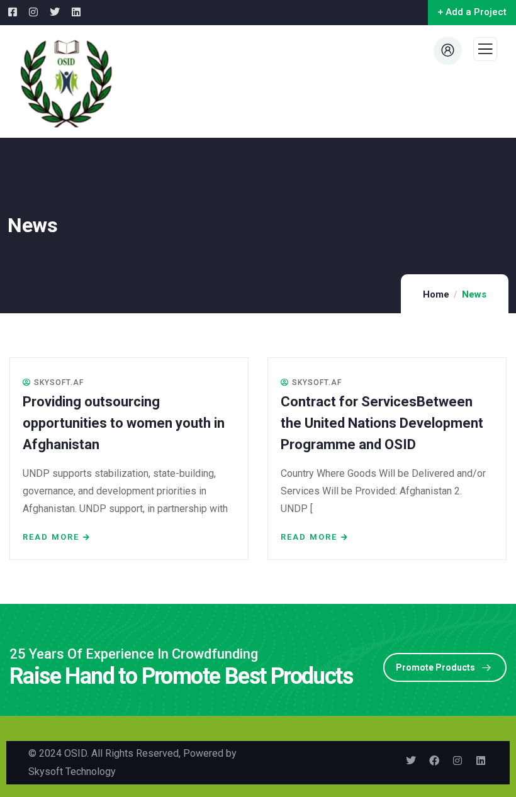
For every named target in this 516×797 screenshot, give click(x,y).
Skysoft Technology (72, 771)
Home (436, 294)
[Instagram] (457, 760)
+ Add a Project (472, 12)
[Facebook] (434, 760)
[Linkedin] (481, 760)
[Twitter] (411, 760)
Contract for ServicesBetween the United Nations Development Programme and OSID (382, 423)
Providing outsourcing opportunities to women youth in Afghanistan (124, 423)
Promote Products (435, 667)
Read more (51, 537)
